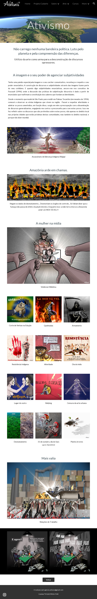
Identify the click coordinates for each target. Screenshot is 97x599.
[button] (94, 4)
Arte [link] (65, 3)
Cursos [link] (75, 3)
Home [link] (27, 3)
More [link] (84, 3)
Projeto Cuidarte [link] (41, 3)
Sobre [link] (54, 3)
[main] (48, 24)
